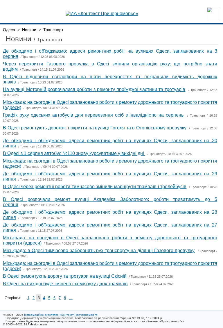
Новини (29, 29)
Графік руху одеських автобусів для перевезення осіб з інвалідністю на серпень (93, 115)
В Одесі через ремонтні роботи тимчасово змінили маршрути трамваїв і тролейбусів (94, 186)
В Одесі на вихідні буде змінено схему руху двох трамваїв (65, 283)
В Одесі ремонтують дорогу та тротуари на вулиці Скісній (65, 276)
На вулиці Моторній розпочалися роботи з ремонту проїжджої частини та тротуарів (94, 89)
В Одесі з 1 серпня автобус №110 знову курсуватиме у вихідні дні (74, 153)
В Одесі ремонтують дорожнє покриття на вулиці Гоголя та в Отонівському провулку (94, 127)
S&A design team (35, 324)
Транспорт (53, 29)
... (71, 298)
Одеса (9, 29)
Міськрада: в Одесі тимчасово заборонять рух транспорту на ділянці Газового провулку (99, 250)
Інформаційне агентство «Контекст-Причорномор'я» (61, 314)
